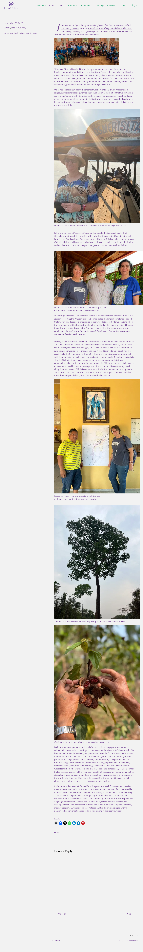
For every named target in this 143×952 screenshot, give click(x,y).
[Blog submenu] (136, 5)
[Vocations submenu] (76, 5)
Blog (13, 28)
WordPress (133, 941)
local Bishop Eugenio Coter (101, 331)
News (18, 28)
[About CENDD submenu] (62, 5)
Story (23, 28)
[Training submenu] (103, 5)
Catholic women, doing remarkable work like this (110, 28)
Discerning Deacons (70, 28)
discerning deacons (28, 33)
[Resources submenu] (117, 5)
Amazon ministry (11, 33)
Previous (62, 914)
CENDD (57, 941)
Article (7, 28)
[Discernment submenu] (92, 5)
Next (129, 914)
